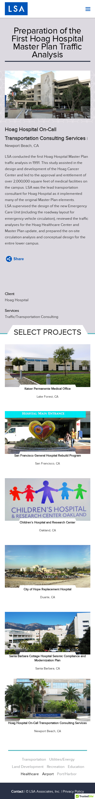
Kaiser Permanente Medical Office (48, 389)
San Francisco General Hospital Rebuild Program (47, 455)
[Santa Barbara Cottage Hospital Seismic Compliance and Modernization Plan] (47, 633)
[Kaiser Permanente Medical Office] (47, 365)
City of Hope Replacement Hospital (47, 589)
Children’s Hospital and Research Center (47, 522)
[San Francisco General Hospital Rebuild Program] (47, 432)
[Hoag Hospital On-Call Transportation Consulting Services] (47, 700)
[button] (88, 9)
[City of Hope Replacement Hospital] (47, 566)
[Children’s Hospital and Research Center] (47, 499)
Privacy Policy (73, 792)
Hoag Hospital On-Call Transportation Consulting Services (47, 723)
